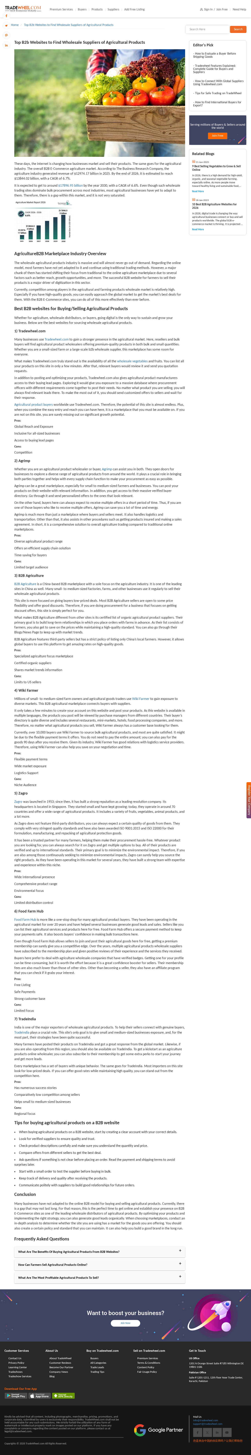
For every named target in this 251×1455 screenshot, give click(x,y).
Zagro (18, 802)
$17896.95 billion (70, 186)
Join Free (222, 9)
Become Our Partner (61, 1367)
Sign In (208, 9)
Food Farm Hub (25, 920)
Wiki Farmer (140, 699)
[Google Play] (16, 1396)
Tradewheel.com (56, 340)
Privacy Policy (16, 1363)
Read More (198, 191)
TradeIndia (21, 1033)
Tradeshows (15, 1372)
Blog (52, 1376)
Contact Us (14, 1358)
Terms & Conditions (148, 1363)
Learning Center (17, 1367)
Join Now (125, 1323)
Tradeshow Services (19, 1376)
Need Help (239, 9)
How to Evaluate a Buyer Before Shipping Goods (214, 55)
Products (97, 9)
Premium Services (61, 9)
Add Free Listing (134, 9)
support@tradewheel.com (207, 1424)
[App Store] (39, 1396)
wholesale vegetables (132, 361)
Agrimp (106, 469)
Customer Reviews (60, 1363)
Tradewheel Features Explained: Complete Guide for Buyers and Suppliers (214, 69)
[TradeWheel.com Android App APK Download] (63, 1396)
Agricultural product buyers (33, 405)
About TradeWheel (60, 1358)
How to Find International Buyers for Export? (217, 104)
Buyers (82, 9)
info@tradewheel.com (205, 1420)
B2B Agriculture (25, 584)
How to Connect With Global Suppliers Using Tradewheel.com (218, 83)
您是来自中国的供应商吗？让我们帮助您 (218, 1441)
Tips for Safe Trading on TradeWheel (218, 93)
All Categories (98, 1363)
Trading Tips (97, 1372)
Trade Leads (97, 1367)
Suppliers (113, 9)
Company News (58, 1372)
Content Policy (145, 1367)
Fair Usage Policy (147, 1372)
